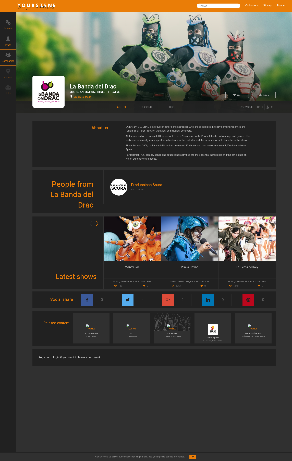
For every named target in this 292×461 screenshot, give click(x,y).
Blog (172, 107)
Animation (87, 92)
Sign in (281, 5)
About (121, 107)
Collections (252, 5)
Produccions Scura (146, 185)
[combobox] (218, 6)
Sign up (267, 5)
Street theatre (108, 92)
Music (74, 92)
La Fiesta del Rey (247, 267)
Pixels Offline (189, 267)
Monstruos (132, 267)
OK (192, 457)
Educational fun (257, 281)
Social (147, 107)
